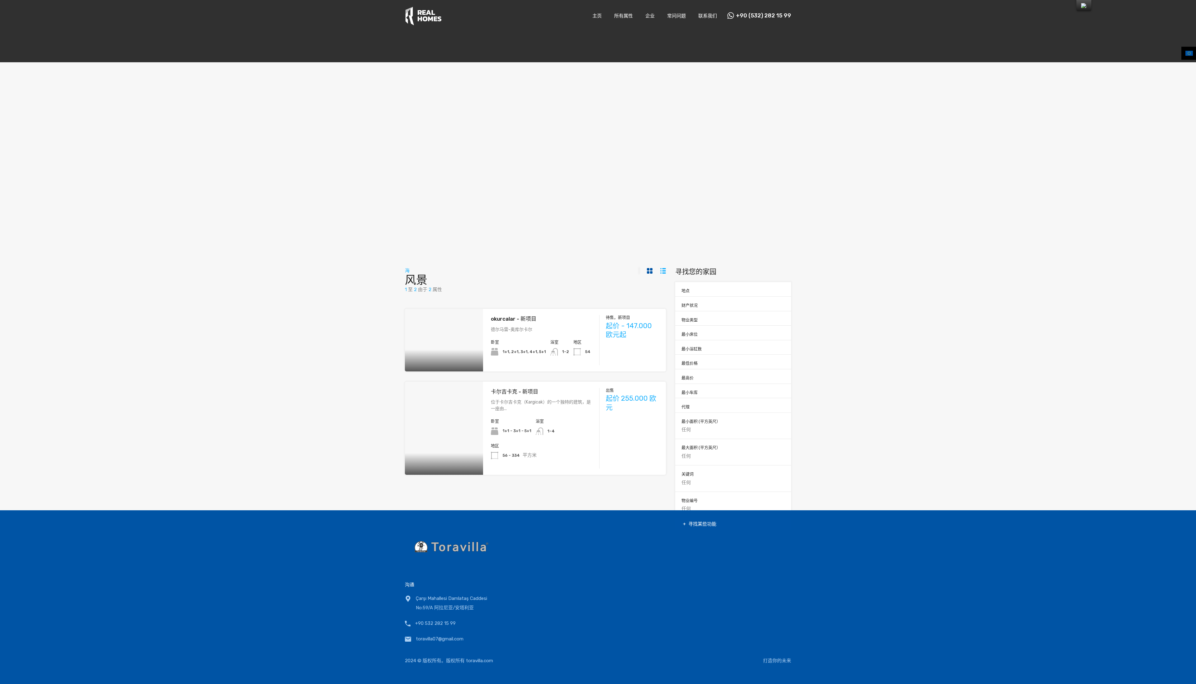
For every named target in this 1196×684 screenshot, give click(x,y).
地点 (685, 290)
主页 (597, 16)
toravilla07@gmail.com (439, 639)
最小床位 (689, 334)
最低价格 (689, 363)
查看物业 (444, 358)
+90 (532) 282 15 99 (763, 15)
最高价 (687, 377)
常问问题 (676, 16)
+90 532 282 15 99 (435, 623)
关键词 (687, 474)
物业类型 (689, 320)
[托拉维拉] (423, 23)
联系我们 (707, 16)
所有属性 (623, 16)
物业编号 (689, 500)
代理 (685, 406)
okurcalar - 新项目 (513, 319)
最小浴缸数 (691, 349)
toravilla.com (479, 660)
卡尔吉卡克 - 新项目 (514, 392)
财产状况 (689, 305)
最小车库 (689, 392)
